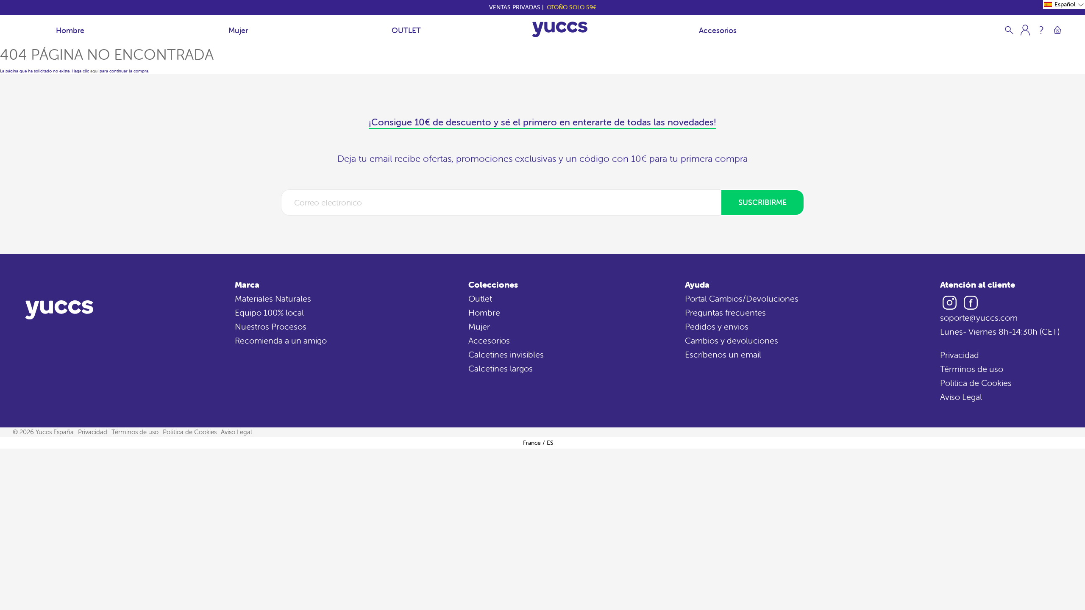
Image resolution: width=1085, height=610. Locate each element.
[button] (1064, 4)
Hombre (70, 30)
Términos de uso (971, 368)
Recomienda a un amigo (281, 340)
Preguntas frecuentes (725, 312)
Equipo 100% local (269, 312)
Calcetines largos (500, 368)
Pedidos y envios (716, 326)
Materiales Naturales (273, 298)
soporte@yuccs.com (979, 317)
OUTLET (406, 30)
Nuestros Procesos (270, 326)
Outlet (480, 298)
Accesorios (718, 30)
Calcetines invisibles (506, 354)
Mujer (238, 30)
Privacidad (959, 354)
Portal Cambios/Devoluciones (741, 298)
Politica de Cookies (976, 382)
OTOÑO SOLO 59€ (571, 7)
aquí (94, 71)
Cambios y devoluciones (731, 340)
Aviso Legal (961, 396)
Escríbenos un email (723, 354)
